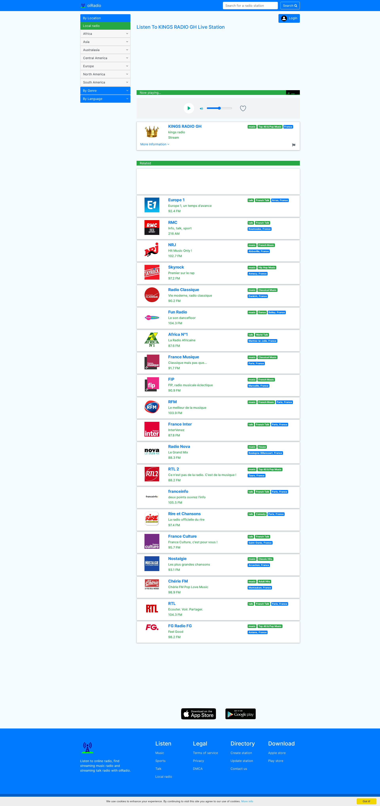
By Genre (90, 91)
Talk (158, 769)
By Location (92, 18)
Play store (275, 761)
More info (247, 801)
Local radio (91, 26)
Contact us (239, 769)
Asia (86, 42)
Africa (87, 34)
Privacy (198, 761)
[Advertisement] (104, 167)
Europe (88, 66)
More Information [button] (153, 144)
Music (159, 753)
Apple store (277, 753)
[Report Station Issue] (294, 144)
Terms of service (205, 753)
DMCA (198, 769)
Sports (160, 761)
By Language (92, 99)
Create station (241, 753)
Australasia (91, 50)
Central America (95, 58)
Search (288, 6)
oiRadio (93, 5)
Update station (242, 761)
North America (94, 74)
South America (94, 82)
